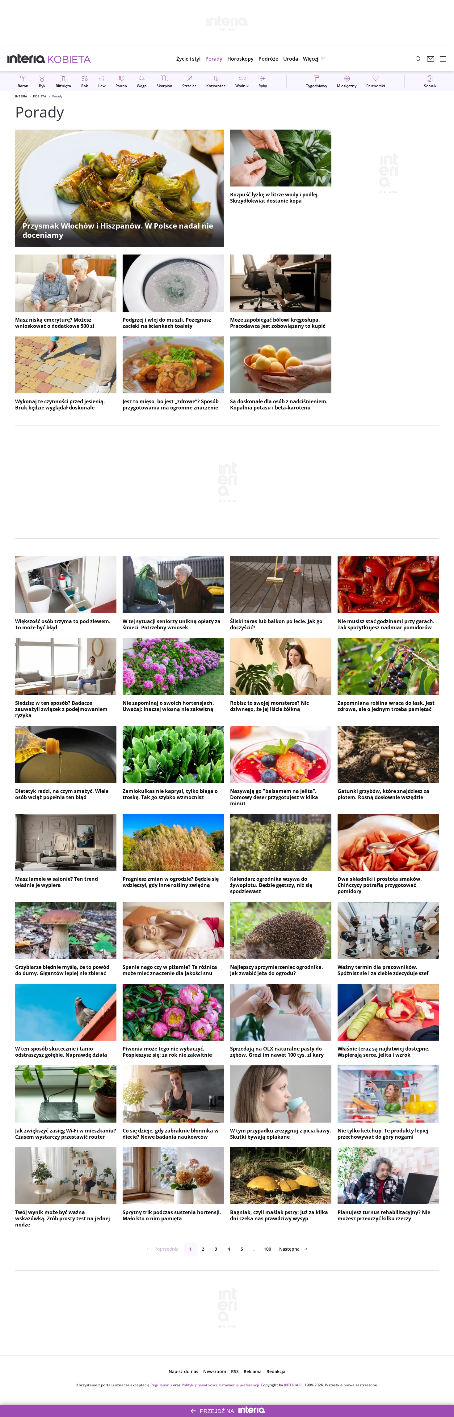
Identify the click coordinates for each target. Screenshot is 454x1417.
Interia (21, 96)
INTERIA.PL (294, 1385)
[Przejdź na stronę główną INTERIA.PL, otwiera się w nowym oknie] (26, 59)
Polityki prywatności (199, 1385)
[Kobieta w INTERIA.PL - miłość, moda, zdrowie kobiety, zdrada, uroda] (69, 59)
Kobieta (39, 96)
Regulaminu (161, 1385)
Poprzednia (166, 1249)
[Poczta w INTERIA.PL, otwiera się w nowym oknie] (430, 58)
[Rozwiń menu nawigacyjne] (443, 58)
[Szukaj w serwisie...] (418, 58)
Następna (289, 1249)
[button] (240, 58)
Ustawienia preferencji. (239, 1385)
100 (267, 1249)
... (255, 1249)
